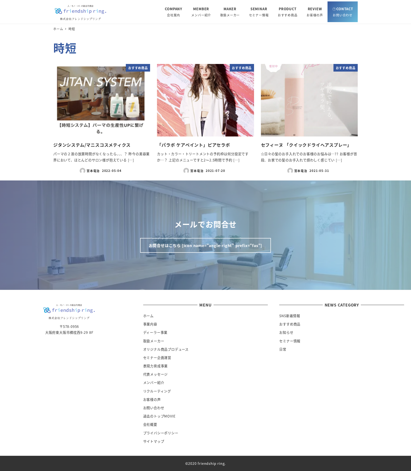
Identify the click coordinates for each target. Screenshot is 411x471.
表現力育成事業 (155, 366)
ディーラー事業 (155, 332)
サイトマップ (153, 441)
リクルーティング (157, 391)
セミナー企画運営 (157, 357)
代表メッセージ (155, 374)
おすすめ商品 (289, 324)
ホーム (148, 315)
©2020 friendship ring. (205, 463)
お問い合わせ (153, 407)
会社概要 (150, 424)
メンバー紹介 (153, 382)
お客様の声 (152, 399)
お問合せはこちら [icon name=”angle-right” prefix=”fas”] (205, 245)
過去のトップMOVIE (159, 416)
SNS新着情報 (289, 315)
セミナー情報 (289, 341)
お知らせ (286, 332)
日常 (282, 349)
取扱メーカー (153, 341)
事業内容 (150, 324)
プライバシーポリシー (160, 433)
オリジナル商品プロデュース (166, 349)
